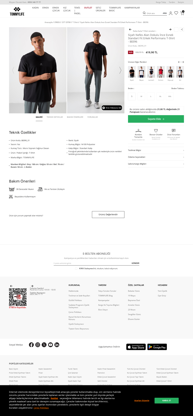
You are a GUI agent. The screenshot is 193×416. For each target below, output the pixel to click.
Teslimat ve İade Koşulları (79, 295)
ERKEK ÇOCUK (56, 9)
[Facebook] (31, 344)
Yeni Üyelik (162, 291)
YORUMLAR (92, 117)
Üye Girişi (162, 295)
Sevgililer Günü (134, 314)
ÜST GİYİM (66, 22)
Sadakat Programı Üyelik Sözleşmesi (79, 306)
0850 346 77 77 (36, 294)
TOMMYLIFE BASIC (115, 9)
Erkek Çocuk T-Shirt (164, 381)
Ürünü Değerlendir (108, 214)
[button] (13, 70)
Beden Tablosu (177, 88)
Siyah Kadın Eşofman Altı (48, 377)
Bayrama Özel (134, 300)
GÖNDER (135, 263)
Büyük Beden (162, 377)
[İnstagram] (37, 344)
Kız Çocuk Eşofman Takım (137, 373)
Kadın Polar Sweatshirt (106, 369)
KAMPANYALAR (132, 7)
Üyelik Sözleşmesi (76, 324)
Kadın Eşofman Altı (46, 381)
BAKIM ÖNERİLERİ (75, 117)
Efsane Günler (134, 319)
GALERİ (39, 117)
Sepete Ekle (154, 119)
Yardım (172, 2)
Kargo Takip (161, 2)
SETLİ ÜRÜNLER (100, 9)
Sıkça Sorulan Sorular (107, 291)
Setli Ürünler (102, 381)
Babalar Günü (134, 291)
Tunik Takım (73, 369)
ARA (165, 13)
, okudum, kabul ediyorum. (98, 268)
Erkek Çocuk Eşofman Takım (167, 373)
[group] (37, 70)
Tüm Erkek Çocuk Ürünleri (167, 369)
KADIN (35, 7)
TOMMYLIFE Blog (105, 295)
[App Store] (136, 346)
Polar (41, 373)
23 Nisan (131, 310)
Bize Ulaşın (103, 310)
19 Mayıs (132, 295)
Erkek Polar (13, 381)
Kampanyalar (103, 300)
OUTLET (88, 7)
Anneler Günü (134, 305)
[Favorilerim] (176, 13)
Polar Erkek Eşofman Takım (19, 373)
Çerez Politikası (41, 407)
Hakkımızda (73, 291)
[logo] (17, 11)
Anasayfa (48, 22)
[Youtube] (50, 344)
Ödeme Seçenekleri (136, 157)
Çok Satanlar (73, 373)
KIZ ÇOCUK (67, 9)
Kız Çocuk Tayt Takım (135, 377)
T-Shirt (75, 22)
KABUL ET (166, 400)
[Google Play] (157, 346)
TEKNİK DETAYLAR (55, 117)
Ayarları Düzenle (141, 400)
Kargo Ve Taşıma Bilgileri (108, 305)
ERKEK (45, 7)
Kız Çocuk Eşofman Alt (135, 381)
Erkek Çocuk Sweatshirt (107, 377)
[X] (44, 344)
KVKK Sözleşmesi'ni (87, 268)
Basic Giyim (13, 369)
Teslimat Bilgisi (134, 150)
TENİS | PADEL (77, 10)
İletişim (181, 2)
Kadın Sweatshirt (45, 369)
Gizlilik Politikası (75, 300)
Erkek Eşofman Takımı (17, 377)
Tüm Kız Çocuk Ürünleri (136, 369)
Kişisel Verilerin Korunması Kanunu (80, 318)
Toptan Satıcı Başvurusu (79, 329)
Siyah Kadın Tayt (74, 381)
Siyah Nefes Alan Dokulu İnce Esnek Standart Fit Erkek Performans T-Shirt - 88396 (114, 22)
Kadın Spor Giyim (75, 377)
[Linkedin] (56, 344)
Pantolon (101, 373)
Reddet (54, 398)
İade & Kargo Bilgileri (137, 164)
